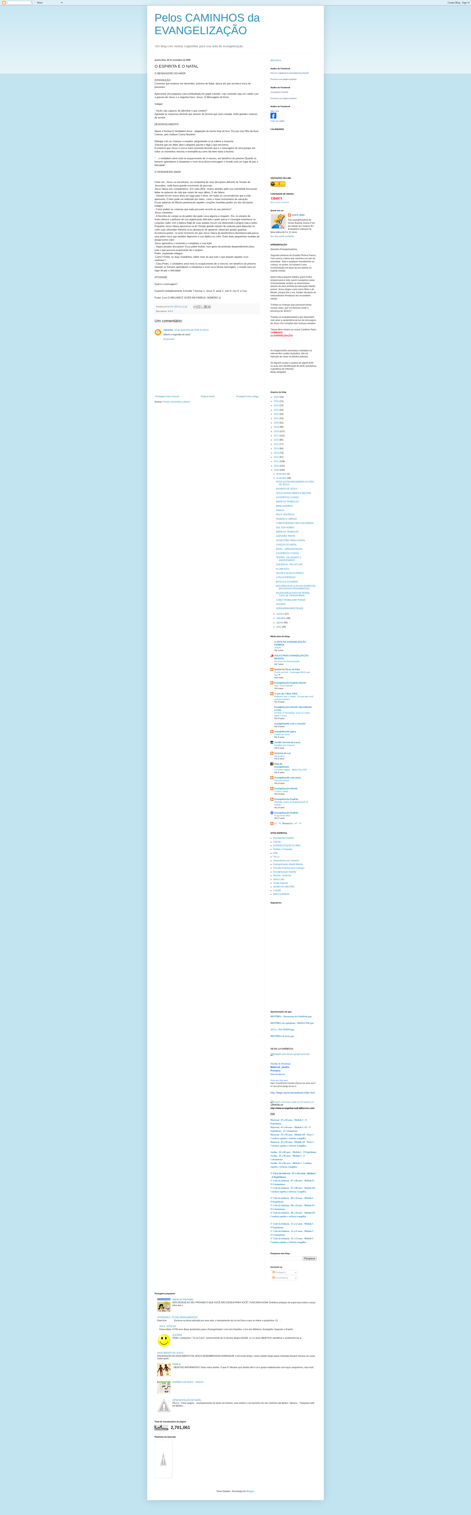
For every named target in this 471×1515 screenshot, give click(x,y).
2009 (276, 470)
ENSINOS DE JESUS (286, 488)
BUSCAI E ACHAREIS (287, 581)
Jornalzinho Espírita (279, 92)
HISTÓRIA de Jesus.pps (282, 1036)
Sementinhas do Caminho (286, 860)
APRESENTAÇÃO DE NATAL (186, 1400)
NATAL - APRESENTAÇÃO (289, 549)
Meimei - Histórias (282, 875)
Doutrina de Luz (282, 753)
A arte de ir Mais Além (286, 693)
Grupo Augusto (280, 883)
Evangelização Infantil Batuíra (288, 864)
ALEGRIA (281, 604)
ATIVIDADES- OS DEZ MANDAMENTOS (177, 1317)
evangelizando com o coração (290, 723)
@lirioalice (275, 60)
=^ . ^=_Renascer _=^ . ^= (287, 823)
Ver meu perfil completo (282, 236)
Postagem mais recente (167, 396)
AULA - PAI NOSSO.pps (282, 1029)
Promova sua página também (283, 79)
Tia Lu (276, 856)
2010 (276, 465)
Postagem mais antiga (247, 396)
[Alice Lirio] (273, 118)
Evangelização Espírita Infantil (290, 683)
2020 (276, 422)
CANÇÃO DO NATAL (286, 544)
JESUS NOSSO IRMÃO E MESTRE (293, 493)
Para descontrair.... (282, 780)
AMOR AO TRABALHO (287, 501)
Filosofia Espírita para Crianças (288, 868)
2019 (276, 427)
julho (279, 627)
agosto (280, 622)
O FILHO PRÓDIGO (285, 577)
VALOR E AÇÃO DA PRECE (290, 573)
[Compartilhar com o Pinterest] (209, 307)
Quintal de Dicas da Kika (287, 669)
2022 (276, 414)
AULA (170, 311)
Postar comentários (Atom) (176, 402)
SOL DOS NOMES (285, 527)
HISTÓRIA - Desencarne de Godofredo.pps (291, 1016)
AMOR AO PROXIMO (182, 1299)
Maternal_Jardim (279, 1067)
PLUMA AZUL (283, 569)
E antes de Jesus (282, 734)
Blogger (250, 1491)
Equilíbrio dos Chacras (284, 745)
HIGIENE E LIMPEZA (286, 519)
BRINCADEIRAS (284, 506)
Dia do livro (279, 756)
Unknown (168, 330)
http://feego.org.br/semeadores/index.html (292, 1092)
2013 (276, 453)
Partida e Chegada (282, 849)
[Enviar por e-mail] (195, 307)
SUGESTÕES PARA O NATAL (290, 540)
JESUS (277, 647)
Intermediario (277, 1074)
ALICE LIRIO (298, 215)
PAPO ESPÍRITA (281, 894)
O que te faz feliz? (282, 815)
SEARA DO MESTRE (283, 886)
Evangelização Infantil (285, 788)
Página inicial (208, 396)
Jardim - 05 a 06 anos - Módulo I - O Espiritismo (293, 1152)
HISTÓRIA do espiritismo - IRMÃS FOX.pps (292, 1023)
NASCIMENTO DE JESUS (170, 1353)
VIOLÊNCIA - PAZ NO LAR (289, 564)
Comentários (281, 1278)
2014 (276, 448)
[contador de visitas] (276, 199)
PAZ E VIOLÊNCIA (285, 514)
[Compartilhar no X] (202, 307)
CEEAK (277, 842)
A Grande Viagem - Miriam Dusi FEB (290, 770)
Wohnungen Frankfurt (279, 202)
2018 (276, 431)
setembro (281, 618)
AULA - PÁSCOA (167, 1326)
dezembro (281, 474)
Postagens (280, 1272)
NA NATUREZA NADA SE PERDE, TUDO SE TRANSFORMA (293, 594)
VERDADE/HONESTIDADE (289, 608)
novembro (281, 478)
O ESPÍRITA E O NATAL (287, 553)
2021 (276, 418)
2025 (276, 401)
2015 (276, 444)
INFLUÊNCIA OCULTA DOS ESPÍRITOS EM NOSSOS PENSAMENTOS (296, 587)
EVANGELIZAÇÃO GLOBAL (287, 845)
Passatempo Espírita (283, 838)
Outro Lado (278, 879)
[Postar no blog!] (199, 307)
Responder (169, 339)
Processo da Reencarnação (287, 661)
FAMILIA (280, 510)
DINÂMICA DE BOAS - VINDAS (187, 1382)
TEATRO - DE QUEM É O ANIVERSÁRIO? (288, 558)
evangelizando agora (285, 731)
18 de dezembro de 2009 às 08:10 (191, 330)
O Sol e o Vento (281, 791)
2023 (276, 410)
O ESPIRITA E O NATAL (287, 497)
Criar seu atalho (277, 121)
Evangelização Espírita (286, 799)
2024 (276, 405)
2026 (276, 397)
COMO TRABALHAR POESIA (290, 600)
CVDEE (277, 890)
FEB (275, 853)
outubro (280, 614)
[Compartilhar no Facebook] (206, 307)
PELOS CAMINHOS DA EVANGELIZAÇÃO (289, 73)
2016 (276, 440)
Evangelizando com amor (287, 777)
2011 (276, 461)
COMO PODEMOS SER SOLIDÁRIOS (295, 523)
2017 (276, 435)
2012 (276, 457)
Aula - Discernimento (283, 686)
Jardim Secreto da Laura (287, 742)
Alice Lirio (274, 111)
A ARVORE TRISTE (285, 536)
